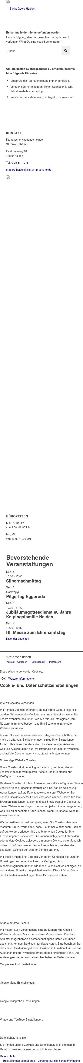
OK (3, 678)
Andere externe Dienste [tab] (14, 923)
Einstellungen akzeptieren (19, 1061)
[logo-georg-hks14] (34, 8)
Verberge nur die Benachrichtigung (59, 1061)
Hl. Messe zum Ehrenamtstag (35, 632)
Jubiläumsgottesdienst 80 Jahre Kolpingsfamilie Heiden (38, 614)
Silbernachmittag (23, 581)
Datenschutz (8, 1056)
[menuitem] (16, 662)
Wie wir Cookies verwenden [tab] (17, 703)
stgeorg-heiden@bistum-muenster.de (28, 169)
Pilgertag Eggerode (25, 596)
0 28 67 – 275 (19, 162)
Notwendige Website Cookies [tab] (18, 760)
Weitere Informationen (21, 678)
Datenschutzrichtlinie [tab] (13, 1037)
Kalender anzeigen (17, 638)
